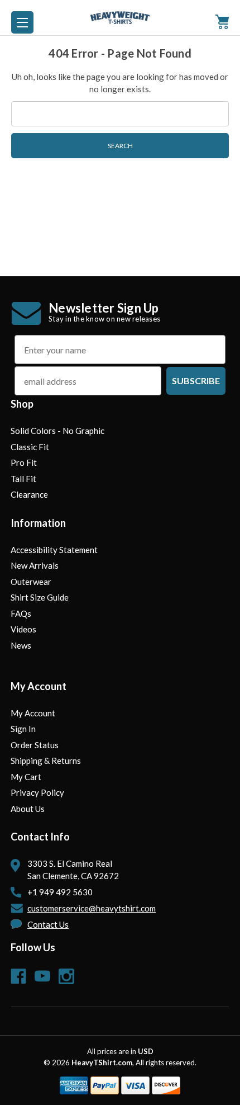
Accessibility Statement (54, 550)
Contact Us (48, 924)
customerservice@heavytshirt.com (91, 908)
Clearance (29, 494)
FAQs (21, 613)
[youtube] (42, 976)
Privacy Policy (37, 792)
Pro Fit (24, 462)
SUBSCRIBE (196, 380)
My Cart (26, 777)
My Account (33, 713)
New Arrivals (35, 565)
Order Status (35, 745)
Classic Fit (30, 447)
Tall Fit (23, 479)
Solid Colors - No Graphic (57, 431)
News (21, 645)
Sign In (23, 729)
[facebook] (18, 976)
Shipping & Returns (46, 760)
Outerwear (31, 582)
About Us (28, 809)
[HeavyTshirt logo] (22, 22)
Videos (23, 629)
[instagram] (66, 976)
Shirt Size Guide (40, 597)
